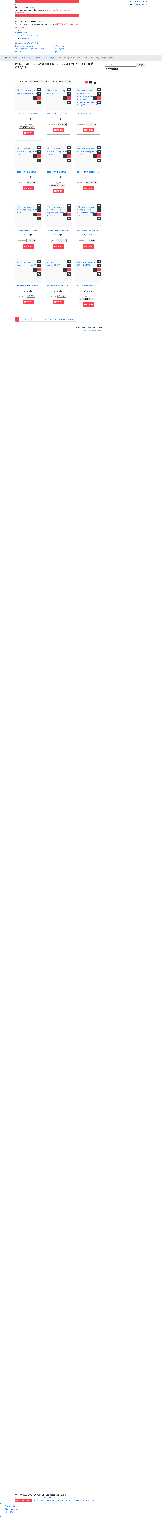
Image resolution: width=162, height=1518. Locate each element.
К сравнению (21, 32)
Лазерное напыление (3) (117, 150)
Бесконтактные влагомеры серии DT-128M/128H (58, 172)
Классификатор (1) (115, 714)
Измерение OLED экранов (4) (120, 947)
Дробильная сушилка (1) (117, 733)
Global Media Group (51, 1498)
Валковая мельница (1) (117, 739)
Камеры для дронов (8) (117, 1373)
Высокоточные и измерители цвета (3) (124, 970)
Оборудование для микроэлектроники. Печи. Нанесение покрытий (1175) (124, 75)
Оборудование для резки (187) (120, 211)
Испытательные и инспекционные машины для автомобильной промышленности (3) (122, 791)
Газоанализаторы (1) (116, 689)
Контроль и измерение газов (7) (121, 365)
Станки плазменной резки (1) (120, 1243)
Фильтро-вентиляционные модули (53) (124, 1193)
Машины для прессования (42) (120, 240)
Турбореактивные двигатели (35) (122, 1313)
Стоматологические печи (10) (120, 1142)
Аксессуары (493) (114, 334)
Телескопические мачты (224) (120, 1472)
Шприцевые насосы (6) (117, 122)
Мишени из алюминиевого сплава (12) (124, 549)
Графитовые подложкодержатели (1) (123, 413)
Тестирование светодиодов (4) (121, 888)
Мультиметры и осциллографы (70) (123, 1004)
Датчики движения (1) (116, 1336)
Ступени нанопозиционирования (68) (124, 1097)
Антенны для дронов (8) (117, 1356)
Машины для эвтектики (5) (119, 206)
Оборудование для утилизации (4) (122, 416)
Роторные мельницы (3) (117, 722)
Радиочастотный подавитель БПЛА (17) (125, 1399)
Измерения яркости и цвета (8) (121, 956)
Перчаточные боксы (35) (120, 1100)
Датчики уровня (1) (115, 1041)
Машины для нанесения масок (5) (122, 399)
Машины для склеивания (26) (120, 339)
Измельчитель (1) (114, 731)
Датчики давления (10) (117, 1030)
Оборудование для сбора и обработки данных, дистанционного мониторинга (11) (124, 1478)
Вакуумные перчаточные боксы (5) (122, 1111)
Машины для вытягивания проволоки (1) (125, 231)
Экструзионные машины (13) (120, 299)
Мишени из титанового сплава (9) (122, 572)
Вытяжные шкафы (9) (116, 1199)
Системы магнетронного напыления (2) (125, 170)
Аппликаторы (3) (114, 691)
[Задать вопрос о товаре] (39, 94)
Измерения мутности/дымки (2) (121, 987)
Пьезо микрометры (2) (117, 1091)
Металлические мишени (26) (120, 577)
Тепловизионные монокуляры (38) (122, 1424)
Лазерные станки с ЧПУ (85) (119, 651)
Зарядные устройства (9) (118, 1294)
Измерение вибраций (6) (118, 813)
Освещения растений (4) (118, 899)
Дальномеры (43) (114, 1015)
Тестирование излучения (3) (119, 890)
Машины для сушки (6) (117, 388)
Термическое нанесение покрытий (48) (125, 96)
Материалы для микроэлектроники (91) (125, 509)
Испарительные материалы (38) (121, 586)
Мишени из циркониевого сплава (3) (123, 574)
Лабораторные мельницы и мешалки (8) (125, 672)
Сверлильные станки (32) (118, 1235)
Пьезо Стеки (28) (114, 1074)
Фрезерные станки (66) (117, 1223)
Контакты (24, 38)
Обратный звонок (23, 1500)
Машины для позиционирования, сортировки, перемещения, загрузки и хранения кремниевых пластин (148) (124, 394)
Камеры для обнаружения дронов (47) (124, 1396)
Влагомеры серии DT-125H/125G (88, 285)
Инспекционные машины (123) (120, 469)
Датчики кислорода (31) (117, 677)
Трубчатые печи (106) (116, 1139)
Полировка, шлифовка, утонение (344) (124, 317)
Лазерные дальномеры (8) (118, 1027)
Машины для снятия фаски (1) (120, 428)
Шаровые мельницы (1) (117, 716)
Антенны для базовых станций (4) (122, 1359)
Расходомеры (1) (114, 1055)
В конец (72, 319)
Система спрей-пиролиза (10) (120, 99)
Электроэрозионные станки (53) (121, 1226)
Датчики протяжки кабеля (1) (120, 1052)
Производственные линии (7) (120, 271)
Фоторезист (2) (113, 532)
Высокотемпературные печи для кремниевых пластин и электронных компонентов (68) (123, 165)
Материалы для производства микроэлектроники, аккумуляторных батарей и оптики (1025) (123, 499)
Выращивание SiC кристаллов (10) (122, 1170)
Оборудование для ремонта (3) (121, 471)
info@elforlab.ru (139, 4)
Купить (29, 133)
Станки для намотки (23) (118, 408)
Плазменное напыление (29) (119, 85)
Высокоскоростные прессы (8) (121, 742)
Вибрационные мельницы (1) (119, 725)
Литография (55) (114, 348)
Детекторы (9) (113, 876)
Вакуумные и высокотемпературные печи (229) (124, 1130)
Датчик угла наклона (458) (119, 1344)
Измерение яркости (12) (117, 939)
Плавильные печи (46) (116, 82)
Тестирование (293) (115, 446)
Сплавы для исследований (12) (121, 580)
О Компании (59, 46)
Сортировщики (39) (115, 220)
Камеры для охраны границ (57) (121, 1427)
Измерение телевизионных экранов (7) (124, 944)
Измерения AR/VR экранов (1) (120, 953)
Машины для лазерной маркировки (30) (125, 260)
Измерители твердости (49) (119, 879)
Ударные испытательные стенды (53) (124, 762)
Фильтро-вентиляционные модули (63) (127, 1190)
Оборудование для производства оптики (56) (123, 593)
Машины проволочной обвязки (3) (122, 237)
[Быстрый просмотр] (39, 102)
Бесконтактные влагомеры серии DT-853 (28, 230)
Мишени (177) (115, 546)
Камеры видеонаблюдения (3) (120, 1450)
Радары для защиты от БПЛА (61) (122, 1393)
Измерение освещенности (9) (120, 893)
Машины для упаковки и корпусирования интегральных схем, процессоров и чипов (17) (123, 294)
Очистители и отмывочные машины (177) (125, 200)
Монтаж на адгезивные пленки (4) (122, 208)
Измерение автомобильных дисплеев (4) (125, 930)
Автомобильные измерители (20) (122, 996)
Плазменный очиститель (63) (120, 88)
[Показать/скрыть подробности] (16, 1)
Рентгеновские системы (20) (120, 871)
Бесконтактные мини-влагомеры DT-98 (28, 285)
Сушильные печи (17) (116, 187)
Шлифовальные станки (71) (119, 1206)
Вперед (62, 319)
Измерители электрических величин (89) (126, 1001)
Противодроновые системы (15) (121, 1410)
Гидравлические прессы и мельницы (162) (125, 702)
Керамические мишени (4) (118, 583)
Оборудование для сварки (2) (120, 1275)
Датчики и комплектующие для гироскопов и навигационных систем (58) (124, 1365)
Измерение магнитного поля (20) (122, 819)
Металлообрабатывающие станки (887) (123, 1203)
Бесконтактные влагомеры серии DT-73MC (88, 172)
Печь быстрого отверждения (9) (121, 147)
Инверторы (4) (113, 1291)
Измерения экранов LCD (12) (120, 959)
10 (55, 319)
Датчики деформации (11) (118, 1035)
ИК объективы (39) (115, 1484)
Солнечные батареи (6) (117, 1283)
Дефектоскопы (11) (115, 868)
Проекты (58, 51)
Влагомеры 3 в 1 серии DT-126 (58, 285)
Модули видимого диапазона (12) (122, 1455)
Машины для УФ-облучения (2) (120, 243)
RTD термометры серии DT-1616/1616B (28, 114)
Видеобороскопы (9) (116, 1024)
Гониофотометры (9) (116, 885)
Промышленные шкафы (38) (119, 302)
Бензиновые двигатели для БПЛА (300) (124, 1381)
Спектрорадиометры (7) (118, 882)
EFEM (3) (110, 357)
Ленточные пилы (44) (116, 1238)
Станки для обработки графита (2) (122, 1260)
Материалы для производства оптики (124, 512)
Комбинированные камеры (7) (120, 1458)
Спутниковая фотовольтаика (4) (121, 543)
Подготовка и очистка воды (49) (122, 694)
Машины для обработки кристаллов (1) (124, 376)
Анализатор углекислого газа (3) (121, 686)
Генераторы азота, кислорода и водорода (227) (122, 1060)
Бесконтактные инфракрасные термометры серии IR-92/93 (58, 230)
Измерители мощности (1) (118, 922)
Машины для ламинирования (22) (122, 268)
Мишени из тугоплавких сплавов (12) (123, 569)
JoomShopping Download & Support (93, 330)
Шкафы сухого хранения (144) (120, 265)
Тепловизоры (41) (114, 1021)
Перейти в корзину (60, 10)
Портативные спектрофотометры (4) (123, 973)
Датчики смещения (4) (117, 1033)
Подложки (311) (116, 535)
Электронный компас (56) (118, 1333)
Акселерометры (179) (116, 1310)
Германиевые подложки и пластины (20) (125, 540)
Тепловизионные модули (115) (120, 1452)
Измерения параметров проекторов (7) (125, 950)
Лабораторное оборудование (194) (125, 661)
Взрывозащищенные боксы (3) (120, 776)
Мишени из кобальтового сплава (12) (123, 557)
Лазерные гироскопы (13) (118, 1308)
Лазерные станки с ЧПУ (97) (122, 649)
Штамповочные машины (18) (119, 234)
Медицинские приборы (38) (119, 1018)
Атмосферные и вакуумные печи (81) (123, 1133)
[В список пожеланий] (39, 89)
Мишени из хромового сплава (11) (122, 555)
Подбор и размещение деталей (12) (123, 214)
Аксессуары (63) (114, 454)
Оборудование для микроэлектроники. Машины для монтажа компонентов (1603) (122, 193)
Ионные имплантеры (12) (118, 379)
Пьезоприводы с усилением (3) (121, 1082)
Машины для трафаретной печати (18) (124, 262)
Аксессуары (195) (114, 910)
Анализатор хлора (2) (116, 697)
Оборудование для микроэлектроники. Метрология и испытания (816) (122, 442)
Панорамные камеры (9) (118, 1464)
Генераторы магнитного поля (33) (122, 822)
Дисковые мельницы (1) (117, 719)
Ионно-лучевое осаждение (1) (120, 179)
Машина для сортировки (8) (119, 990)
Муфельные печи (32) (116, 1136)
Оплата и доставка (29, 35)
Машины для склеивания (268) (120, 217)
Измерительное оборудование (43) (123, 460)
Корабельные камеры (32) (118, 1435)
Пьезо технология (115, 1094)
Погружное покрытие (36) (118, 113)
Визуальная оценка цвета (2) (120, 976)
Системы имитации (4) (117, 1402)
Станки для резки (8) (116, 669)
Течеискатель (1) (114, 680)
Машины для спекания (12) (119, 228)
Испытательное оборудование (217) (126, 760)
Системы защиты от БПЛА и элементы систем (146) (126, 1390)
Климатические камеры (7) (119, 779)
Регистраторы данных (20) (119, 998)
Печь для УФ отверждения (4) (120, 159)
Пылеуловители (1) (115, 1196)
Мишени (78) (112, 136)
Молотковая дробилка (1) (118, 728)
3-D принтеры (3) (114, 1263)
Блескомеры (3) (114, 979)
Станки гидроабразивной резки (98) (123, 1221)
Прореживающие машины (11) (120, 411)
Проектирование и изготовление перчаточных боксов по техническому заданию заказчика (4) (124, 1117)
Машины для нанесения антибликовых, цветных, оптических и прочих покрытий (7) (126, 371)
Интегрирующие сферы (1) (118, 908)
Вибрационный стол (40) (118, 771)
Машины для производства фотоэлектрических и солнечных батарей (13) (122, 491)
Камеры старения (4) (116, 774)
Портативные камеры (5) (118, 1461)
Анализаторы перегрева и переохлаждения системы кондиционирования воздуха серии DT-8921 (88, 114)
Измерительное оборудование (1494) (126, 817)
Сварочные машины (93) (120, 203)
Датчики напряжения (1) (117, 1044)
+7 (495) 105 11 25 (138, 1)
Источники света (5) (116, 342)
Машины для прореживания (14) (121, 430)
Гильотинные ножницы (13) (119, 1258)
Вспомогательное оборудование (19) (123, 320)
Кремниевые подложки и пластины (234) (125, 538)
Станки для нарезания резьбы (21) (122, 1241)
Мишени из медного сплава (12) (121, 560)
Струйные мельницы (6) (117, 711)
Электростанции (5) (115, 1285)
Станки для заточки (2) (117, 1229)
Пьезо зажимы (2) (115, 1085)
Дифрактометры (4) (115, 873)
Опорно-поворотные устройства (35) (124, 1447)
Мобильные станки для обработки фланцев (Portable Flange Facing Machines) (122, 631)
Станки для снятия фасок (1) (119, 1272)
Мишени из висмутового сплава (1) (123, 552)
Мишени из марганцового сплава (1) (123, 589)
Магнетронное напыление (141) (121, 79)
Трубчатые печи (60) (116, 105)
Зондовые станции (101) (117, 474)
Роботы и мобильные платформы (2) (126, 1385)
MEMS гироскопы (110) (117, 1319)
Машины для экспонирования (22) (122, 337)
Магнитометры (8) (115, 1370)
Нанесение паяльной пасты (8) (120, 197)
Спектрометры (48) (115, 851)
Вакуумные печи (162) (116, 156)
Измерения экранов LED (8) (119, 962)
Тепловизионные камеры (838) (121, 1418)
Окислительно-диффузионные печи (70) (125, 153)
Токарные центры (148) (117, 1209)
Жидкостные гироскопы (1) (119, 1353)
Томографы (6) (113, 865)
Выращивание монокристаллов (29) (123, 1167)
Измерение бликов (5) (116, 896)
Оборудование (60, 49)
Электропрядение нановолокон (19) (123, 102)
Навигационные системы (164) (120, 1316)
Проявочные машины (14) (118, 345)
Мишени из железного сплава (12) (122, 563)
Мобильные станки (118, 614)
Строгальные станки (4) (117, 1232)
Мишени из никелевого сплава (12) (122, 566)
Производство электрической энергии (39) (122, 1279)
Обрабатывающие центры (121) (121, 1212)
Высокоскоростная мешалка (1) (121, 736)
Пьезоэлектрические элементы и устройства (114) (123, 1071)
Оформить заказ (23, 13)
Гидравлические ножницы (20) (121, 751)
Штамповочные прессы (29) (119, 1246)
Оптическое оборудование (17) (121, 457)
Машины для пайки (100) (118, 251)
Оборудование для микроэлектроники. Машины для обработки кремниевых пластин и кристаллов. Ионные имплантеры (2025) (125, 309)
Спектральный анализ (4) (118, 993)
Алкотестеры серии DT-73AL (58, 114)
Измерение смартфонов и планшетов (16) (126, 942)
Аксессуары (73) (114, 674)
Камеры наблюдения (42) (118, 1444)
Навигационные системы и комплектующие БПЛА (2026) (120, 1304)
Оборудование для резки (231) (120, 314)
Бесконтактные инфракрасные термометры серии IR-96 (88, 230)
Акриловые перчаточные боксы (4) (122, 1103)
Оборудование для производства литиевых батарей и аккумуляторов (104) (126, 479)
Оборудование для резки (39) (120, 1249)
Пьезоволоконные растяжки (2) (121, 1088)
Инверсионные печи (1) (117, 184)
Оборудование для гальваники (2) (122, 419)
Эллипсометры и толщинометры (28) (124, 842)
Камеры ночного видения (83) (120, 1421)
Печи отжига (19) (114, 145)
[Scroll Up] (1, 1516)
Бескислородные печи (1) (118, 182)
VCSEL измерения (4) (116, 919)
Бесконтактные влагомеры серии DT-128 (28, 172)
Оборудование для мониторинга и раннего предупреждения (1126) (123, 1415)
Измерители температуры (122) (121, 1013)
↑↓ (50, 81)
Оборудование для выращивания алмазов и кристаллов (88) (123, 1146)
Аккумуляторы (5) (114, 1288)
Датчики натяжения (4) (117, 1038)
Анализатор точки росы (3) (119, 683)
